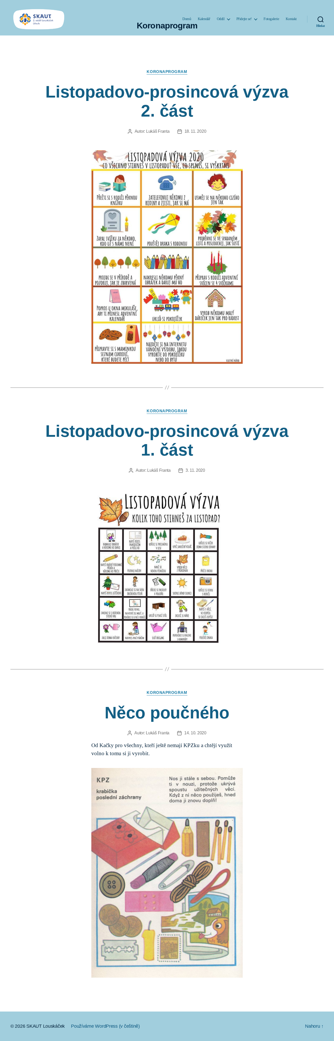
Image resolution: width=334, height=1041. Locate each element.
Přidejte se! (244, 19)
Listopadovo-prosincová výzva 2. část (167, 101)
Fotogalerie (271, 19)
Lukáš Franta (158, 131)
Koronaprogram (167, 71)
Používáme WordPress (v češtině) (105, 1026)
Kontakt (291, 19)
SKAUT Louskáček (45, 1026)
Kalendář (204, 19)
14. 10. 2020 (195, 733)
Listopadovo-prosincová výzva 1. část (167, 440)
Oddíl (221, 19)
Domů (186, 19)
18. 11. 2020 (195, 131)
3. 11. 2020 (195, 470)
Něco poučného (167, 712)
